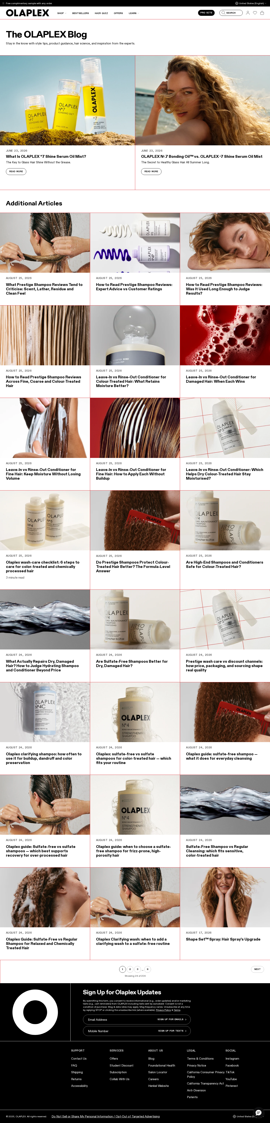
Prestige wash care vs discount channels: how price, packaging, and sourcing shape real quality (224, 665)
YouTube (231, 1079)
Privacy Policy (163, 1009)
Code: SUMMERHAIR (61, 3)
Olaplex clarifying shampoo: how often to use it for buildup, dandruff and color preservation (44, 758)
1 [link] (122, 969)
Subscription (118, 1072)
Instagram (232, 1058)
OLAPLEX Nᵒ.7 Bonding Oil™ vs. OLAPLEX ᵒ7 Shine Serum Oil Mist (201, 156)
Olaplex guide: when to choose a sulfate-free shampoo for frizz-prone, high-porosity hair (133, 851)
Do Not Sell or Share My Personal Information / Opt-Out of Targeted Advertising (106, 1116)
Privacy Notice (196, 1065)
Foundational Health (161, 1065)
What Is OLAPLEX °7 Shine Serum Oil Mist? (46, 156)
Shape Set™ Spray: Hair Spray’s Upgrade (223, 939)
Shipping (77, 1072)
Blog (151, 1058)
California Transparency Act (205, 1083)
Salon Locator (157, 1072)
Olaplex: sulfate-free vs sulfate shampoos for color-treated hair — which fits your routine (133, 758)
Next (257, 969)
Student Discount (121, 1065)
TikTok (230, 1072)
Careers (153, 1079)
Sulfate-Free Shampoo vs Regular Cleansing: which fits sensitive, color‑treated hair (217, 851)
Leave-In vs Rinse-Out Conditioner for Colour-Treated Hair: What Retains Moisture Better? (131, 381)
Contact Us (79, 1058)
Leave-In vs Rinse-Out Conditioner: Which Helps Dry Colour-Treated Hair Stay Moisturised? (224, 474)
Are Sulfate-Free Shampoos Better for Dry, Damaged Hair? (132, 663)
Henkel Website (158, 1086)
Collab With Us (119, 1079)
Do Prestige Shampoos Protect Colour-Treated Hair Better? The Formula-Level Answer (133, 566)
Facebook (232, 1065)
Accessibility (79, 1086)
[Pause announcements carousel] (3, 3)
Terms (177, 1009)
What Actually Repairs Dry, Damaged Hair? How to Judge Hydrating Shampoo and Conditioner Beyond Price (42, 665)
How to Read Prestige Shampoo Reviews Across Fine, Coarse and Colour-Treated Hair (43, 381)
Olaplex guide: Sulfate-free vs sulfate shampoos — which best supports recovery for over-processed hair (41, 851)
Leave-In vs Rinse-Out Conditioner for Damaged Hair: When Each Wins (221, 379)
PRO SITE (206, 13)
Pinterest (232, 1086)
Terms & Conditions (200, 1058)
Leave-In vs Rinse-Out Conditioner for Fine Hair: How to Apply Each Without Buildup (131, 474)
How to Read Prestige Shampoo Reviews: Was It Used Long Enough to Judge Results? (224, 289)
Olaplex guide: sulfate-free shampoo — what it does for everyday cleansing (222, 756)
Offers (114, 1058)
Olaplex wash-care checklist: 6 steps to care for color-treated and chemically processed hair (42, 566)
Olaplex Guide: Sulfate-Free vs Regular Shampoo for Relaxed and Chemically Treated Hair (41, 943)
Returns (76, 1079)
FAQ (74, 1065)
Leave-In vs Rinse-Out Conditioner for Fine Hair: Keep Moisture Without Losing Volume (43, 474)
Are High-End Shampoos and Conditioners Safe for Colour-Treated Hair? (224, 564)
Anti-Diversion (196, 1090)
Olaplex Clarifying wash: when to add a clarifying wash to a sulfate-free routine (133, 941)
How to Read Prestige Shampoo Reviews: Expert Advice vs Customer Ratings (134, 286)
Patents (192, 1097)
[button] (258, 1112)
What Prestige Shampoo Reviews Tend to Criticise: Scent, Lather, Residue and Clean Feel (44, 289)
